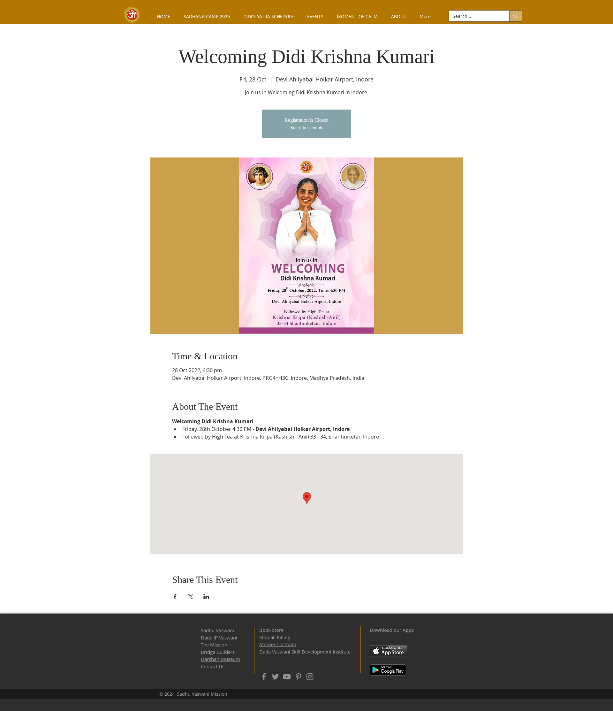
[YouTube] (286, 676)
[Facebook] (264, 676)
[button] (398, 16)
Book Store (271, 630)
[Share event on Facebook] (175, 596)
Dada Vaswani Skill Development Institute (305, 651)
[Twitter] (275, 676)
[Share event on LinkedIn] (206, 596)
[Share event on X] (191, 596)
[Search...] (515, 16)
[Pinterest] (298, 676)
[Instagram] (309, 676)
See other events (306, 127)
